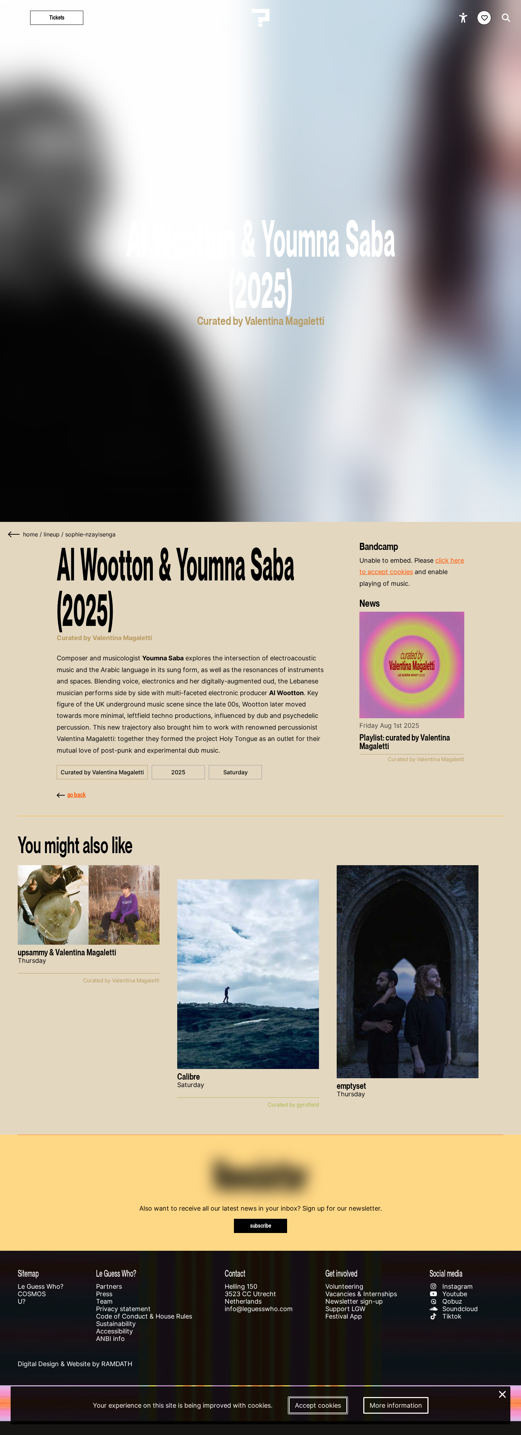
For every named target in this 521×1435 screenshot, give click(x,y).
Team (104, 1301)
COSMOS (32, 1294)
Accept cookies (318, 1405)
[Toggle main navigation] (14, 18)
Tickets (57, 17)
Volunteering (344, 1286)
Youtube (454, 1294)
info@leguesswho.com (259, 1309)
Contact (235, 1273)
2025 (178, 772)
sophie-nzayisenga (90, 534)
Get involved (341, 1273)
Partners (109, 1286)
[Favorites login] (484, 18)
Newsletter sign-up (354, 1301)
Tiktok (451, 1316)
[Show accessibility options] (464, 17)
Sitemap (28, 1273)
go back (76, 794)
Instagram (457, 1286)
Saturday (235, 772)
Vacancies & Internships (361, 1294)
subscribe (260, 1225)
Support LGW (345, 1309)
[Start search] (504, 17)
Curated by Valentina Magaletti (102, 772)
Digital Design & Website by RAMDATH (75, 1364)
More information (396, 1405)
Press (104, 1294)
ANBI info (110, 1338)
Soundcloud (459, 1309)
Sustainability (116, 1323)
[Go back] (14, 534)
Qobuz (451, 1301)
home (30, 534)
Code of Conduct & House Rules (144, 1316)
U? (22, 1301)
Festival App (343, 1316)
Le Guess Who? (40, 1286)
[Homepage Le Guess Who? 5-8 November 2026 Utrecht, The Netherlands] (260, 18)
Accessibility (114, 1331)
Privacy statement (123, 1309)
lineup (52, 534)
